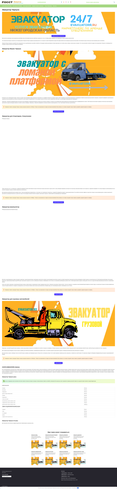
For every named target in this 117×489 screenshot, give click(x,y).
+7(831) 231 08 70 (64, 474)
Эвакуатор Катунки (49, 451)
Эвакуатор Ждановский (36, 451)
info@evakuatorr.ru (73, 478)
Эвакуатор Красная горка (78, 451)
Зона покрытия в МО (27, 5)
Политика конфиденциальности (7, 471)
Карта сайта (4, 472)
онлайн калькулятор (5, 385)
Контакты (55, 5)
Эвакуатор (17, 2)
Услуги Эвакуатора (48, 5)
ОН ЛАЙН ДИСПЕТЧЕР (42, 2)
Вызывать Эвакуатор (58, 294)
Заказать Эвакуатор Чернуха (58, 202)
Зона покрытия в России (6, 5)
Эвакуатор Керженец (63, 451)
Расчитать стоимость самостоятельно (92, 2)
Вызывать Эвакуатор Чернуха (58, 111)
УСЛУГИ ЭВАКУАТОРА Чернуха (11, 367)
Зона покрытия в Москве (17, 5)
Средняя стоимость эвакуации (37, 5)
